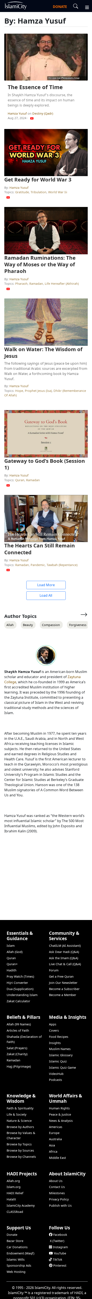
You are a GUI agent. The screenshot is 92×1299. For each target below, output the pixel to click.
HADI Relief (15, 1193)
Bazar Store (15, 1241)
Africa (53, 1151)
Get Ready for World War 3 (37, 179)
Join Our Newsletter (63, 983)
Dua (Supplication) (20, 989)
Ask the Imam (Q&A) (63, 958)
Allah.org (13, 1181)
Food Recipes (58, 1037)
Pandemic (38, 565)
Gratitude (22, 192)
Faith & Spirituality (20, 1108)
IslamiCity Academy (21, 1205)
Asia (52, 1145)
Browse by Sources (20, 1150)
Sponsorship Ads (19, 1265)
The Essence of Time (35, 87)
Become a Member (62, 995)
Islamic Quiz (58, 1061)
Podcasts (55, 1080)
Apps (52, 1024)
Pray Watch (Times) (20, 976)
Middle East (57, 1158)
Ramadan (36, 284)
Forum (53, 970)
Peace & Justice (60, 1114)
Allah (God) (14, 952)
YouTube (60, 1253)
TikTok (57, 1259)
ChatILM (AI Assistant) (65, 946)
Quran (19, 480)
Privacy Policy (59, 1199)
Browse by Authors (20, 1127)
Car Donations (17, 1247)
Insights (55, 1043)
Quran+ (12, 964)
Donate (12, 1235)
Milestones (57, 1193)
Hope (19, 391)
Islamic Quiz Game (62, 1067)
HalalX (11, 1199)
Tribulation (38, 192)
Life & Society (16, 1114)
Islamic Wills (16, 1259)
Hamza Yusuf (18, 113)
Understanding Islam (22, 995)
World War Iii (57, 192)
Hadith (11, 970)
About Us (55, 1181)
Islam (11, 946)
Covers (54, 1030)
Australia (55, 1139)
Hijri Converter (17, 983)
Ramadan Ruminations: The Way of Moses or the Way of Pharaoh (40, 264)
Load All (46, 595)
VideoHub (56, 1074)
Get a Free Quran (61, 976)
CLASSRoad (15, 1212)
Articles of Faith (18, 1030)
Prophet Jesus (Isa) (38, 391)
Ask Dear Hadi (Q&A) (64, 952)
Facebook (60, 1235)
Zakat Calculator (18, 1001)
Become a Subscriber (64, 989)
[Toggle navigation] (85, 6)
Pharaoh (21, 284)
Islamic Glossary (61, 1055)
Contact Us (57, 1187)
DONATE (60, 6)
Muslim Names (60, 1049)
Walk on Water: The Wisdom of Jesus (43, 352)
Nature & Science (19, 1121)
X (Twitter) (57, 1241)
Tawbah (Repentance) (62, 565)
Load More (46, 585)
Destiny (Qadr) (42, 113)
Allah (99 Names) (19, 1024)
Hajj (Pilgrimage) (19, 1066)
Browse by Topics (19, 1144)
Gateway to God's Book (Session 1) (44, 464)
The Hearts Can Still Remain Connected (39, 549)
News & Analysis (61, 1121)
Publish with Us (60, 1205)
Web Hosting (16, 1272)
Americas (55, 1127)
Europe (54, 1133)
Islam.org (14, 1187)
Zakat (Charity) (17, 1054)
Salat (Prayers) (17, 1048)
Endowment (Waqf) (20, 1253)
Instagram (60, 1247)
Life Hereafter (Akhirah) (62, 284)
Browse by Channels (21, 1157)
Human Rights (59, 1108)
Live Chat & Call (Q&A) (65, 964)
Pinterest (59, 1265)
